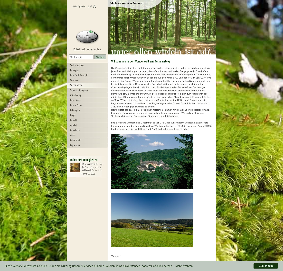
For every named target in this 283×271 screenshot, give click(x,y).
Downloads (75, 130)
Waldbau (74, 80)
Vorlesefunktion (77, 65)
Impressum (75, 145)
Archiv (72, 135)
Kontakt (73, 120)
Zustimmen (266, 265)
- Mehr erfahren (183, 266)
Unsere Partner (76, 105)
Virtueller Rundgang (79, 90)
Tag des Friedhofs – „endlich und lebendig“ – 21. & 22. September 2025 (92, 169)
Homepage (75, 70)
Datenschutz (75, 140)
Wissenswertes (76, 85)
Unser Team (75, 100)
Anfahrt (73, 125)
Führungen (75, 110)
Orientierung (75, 95)
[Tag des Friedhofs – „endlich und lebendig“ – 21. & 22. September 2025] (75, 171)
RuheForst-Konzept (78, 75)
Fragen (73, 115)
